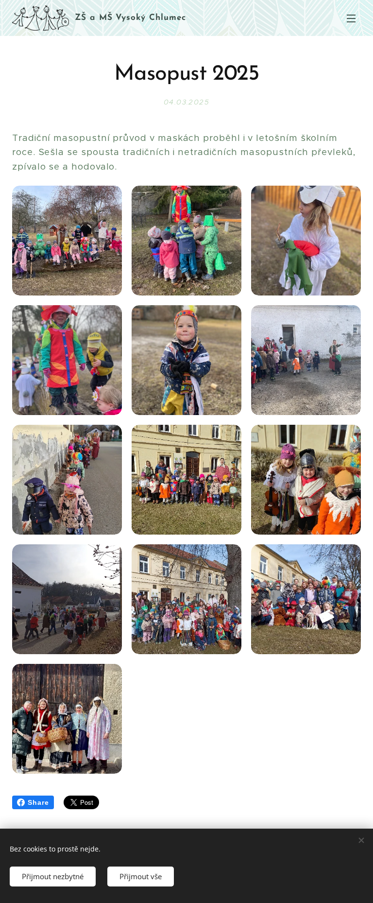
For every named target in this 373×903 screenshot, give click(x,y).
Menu (351, 18)
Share (38, 802)
